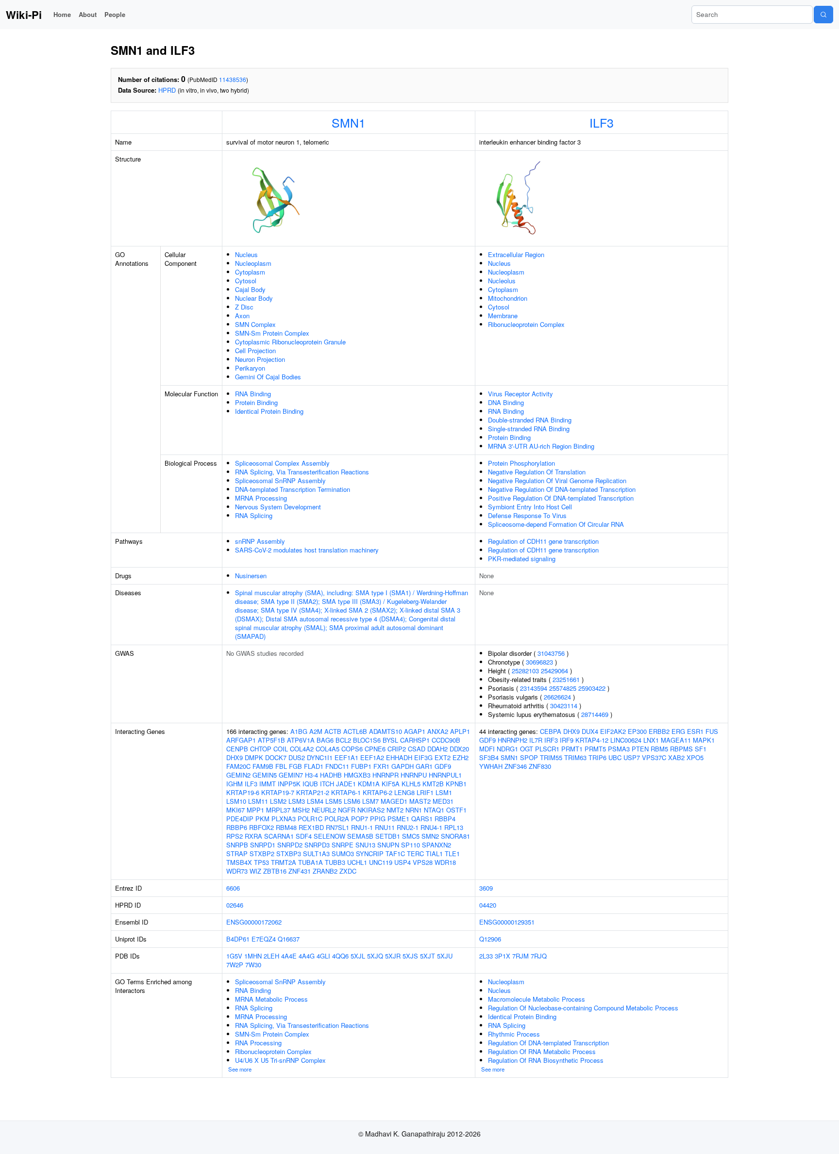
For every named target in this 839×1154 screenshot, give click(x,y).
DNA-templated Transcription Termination (292, 489)
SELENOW (329, 836)
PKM (262, 818)
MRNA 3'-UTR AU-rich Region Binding (541, 446)
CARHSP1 (415, 740)
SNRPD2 (289, 844)
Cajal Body (250, 289)
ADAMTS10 (385, 731)
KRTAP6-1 (346, 792)
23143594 (533, 688)
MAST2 (420, 801)
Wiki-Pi (24, 14)
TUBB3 (335, 862)
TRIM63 (575, 757)
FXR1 (381, 766)
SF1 (700, 748)
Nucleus (246, 254)
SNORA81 (455, 836)
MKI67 (235, 809)
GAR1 (424, 766)
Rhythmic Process (514, 1034)
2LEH (271, 955)
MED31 (443, 801)
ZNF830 (540, 766)
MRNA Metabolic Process (271, 999)
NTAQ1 (434, 809)
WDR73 (237, 871)
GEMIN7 (291, 775)
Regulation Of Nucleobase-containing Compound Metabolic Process (583, 1007)
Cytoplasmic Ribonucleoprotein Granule (290, 341)
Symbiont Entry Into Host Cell (530, 506)
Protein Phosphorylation (521, 463)
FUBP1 (361, 766)
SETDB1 (387, 836)
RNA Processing (258, 1042)
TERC (415, 853)
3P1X (502, 955)
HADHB (331, 775)
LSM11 (258, 801)
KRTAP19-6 (242, 792)
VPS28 (423, 862)
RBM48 (286, 827)
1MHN (253, 955)
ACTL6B (355, 731)
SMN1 (349, 122)
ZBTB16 (274, 871)
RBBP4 (445, 818)
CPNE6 (375, 748)
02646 (234, 905)
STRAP (237, 853)
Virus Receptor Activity (520, 393)
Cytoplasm (250, 271)
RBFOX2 (261, 827)
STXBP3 (288, 853)
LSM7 (370, 801)
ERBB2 (659, 731)
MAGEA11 (676, 740)
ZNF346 (515, 766)
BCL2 (343, 740)
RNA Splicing (253, 515)
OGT (526, 748)
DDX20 (459, 748)
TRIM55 (551, 757)
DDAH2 (437, 748)
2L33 (486, 955)
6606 (233, 888)
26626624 (557, 696)
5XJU (445, 955)
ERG (678, 731)
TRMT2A (283, 862)
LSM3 (296, 801)
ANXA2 (437, 731)
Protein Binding (256, 402)
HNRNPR (385, 775)
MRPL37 (278, 809)
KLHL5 (411, 783)
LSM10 (236, 801)
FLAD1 (313, 766)
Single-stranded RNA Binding (529, 428)
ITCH (327, 783)
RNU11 (385, 827)
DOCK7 (275, 757)
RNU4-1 (431, 827)
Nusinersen (251, 575)
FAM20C (238, 766)
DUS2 (296, 757)
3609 (486, 888)
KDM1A (369, 783)
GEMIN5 (264, 775)
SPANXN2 (436, 844)
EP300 (637, 731)
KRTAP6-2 (377, 792)
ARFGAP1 (241, 740)
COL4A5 (327, 748)
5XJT (427, 955)
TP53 (261, 862)
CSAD (416, 748)
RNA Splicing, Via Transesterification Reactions (302, 471)
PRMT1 (572, 748)
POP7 (359, 818)
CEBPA (550, 731)
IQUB (310, 783)
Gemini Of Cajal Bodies (268, 376)
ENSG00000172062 (254, 921)
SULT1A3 (316, 853)
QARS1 (422, 818)
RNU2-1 (408, 827)
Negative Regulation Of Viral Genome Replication (557, 480)
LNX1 (651, 740)
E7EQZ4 (264, 938)
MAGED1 (394, 801)
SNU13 (365, 844)
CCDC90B (446, 740)
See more (240, 1069)
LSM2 (278, 801)
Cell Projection (255, 350)
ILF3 (601, 122)
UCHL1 (357, 862)
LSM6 (352, 801)
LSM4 (315, 801)
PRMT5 (595, 748)
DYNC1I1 (320, 757)
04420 (487, 905)
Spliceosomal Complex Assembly (282, 463)
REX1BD (311, 827)
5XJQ (375, 955)
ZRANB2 (325, 871)
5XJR (393, 955)
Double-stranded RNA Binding (529, 419)
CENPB (237, 748)
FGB (295, 766)
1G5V (234, 955)
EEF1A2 (372, 757)
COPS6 (352, 748)
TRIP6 (597, 757)
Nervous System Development (278, 506)
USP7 (631, 757)
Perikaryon (250, 368)
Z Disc (244, 306)
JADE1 (346, 783)
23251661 (566, 679)
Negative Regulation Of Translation (537, 471)
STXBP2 (262, 853)
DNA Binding (506, 402)
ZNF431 (299, 871)
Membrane (503, 315)
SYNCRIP (370, 853)
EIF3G (423, 757)
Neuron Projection (260, 359)
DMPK (254, 757)
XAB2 (676, 757)
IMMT (267, 783)
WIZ (255, 871)
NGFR (346, 809)
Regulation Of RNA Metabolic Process (542, 1051)
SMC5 (411, 836)
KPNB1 (456, 783)
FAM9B (262, 766)
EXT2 (443, 757)
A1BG (298, 731)
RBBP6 (236, 827)
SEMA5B (360, 836)
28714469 (594, 714)
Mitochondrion (507, 298)
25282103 (525, 670)
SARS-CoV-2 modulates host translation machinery (307, 549)
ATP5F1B (271, 740)
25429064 (554, 670)
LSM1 (444, 792)
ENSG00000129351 (507, 921)
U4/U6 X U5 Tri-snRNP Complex (280, 1060)
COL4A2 (302, 748)
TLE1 (452, 853)
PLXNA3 (283, 818)
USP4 (402, 862)
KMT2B (433, 783)
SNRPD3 (317, 844)
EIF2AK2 (613, 731)
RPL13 (453, 827)
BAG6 (325, 740)
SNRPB (237, 844)
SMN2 (430, 836)
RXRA (253, 836)
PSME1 (398, 818)
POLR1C (310, 818)
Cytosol (245, 280)
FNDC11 (337, 766)
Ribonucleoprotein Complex (526, 324)
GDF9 (443, 766)
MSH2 (301, 809)
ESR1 (695, 731)
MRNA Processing (261, 498)
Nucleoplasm (253, 263)
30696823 (539, 661)
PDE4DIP (239, 818)
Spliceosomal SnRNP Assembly (280, 480)
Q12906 (490, 938)
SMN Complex (255, 324)
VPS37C (654, 757)
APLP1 (460, 731)
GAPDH (402, 766)
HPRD (167, 90)
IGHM (234, 783)
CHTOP (260, 748)
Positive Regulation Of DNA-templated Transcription (561, 498)
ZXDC (347, 871)
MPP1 (255, 809)
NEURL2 (324, 809)
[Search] (823, 14)
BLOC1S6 (367, 740)
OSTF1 (456, 809)
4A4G (307, 955)
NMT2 (394, 809)
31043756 (551, 653)
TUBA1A (310, 862)
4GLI (323, 955)
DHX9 (234, 757)
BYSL (390, 740)
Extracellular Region (516, 254)
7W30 (253, 964)
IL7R (535, 740)
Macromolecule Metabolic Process (536, 999)
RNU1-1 (362, 827)
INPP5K (289, 783)
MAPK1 (704, 740)
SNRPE (342, 844)
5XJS (410, 955)
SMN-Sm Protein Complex (272, 333)
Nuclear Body (254, 298)
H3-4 (311, 775)
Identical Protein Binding (269, 411)
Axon (242, 315)
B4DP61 (238, 938)
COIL (280, 748)
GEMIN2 (238, 775)
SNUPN (388, 844)
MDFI (487, 748)
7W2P (234, 964)
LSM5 (333, 801)
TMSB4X (239, 862)
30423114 (563, 705)
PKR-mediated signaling (521, 558)
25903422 (591, 688)
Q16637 (289, 938)
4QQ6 (340, 955)
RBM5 (659, 748)
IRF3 (551, 740)
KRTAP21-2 (312, 792)
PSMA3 (619, 748)
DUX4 (590, 731)
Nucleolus (502, 280)
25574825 (562, 688)
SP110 (410, 844)
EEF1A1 (346, 757)
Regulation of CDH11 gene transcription (543, 541)
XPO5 (695, 757)
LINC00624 (625, 740)
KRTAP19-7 (277, 792)
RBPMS (681, 748)
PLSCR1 (547, 748)
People (114, 14)
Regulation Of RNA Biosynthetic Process (546, 1060)
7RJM (520, 955)
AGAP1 (414, 731)
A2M (315, 731)
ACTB (332, 731)
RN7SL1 (337, 827)
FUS (711, 731)
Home (62, 14)
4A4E (289, 955)
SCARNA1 (279, 836)
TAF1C (395, 853)
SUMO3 (343, 853)
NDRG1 (507, 748)
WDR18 (445, 862)
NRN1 (413, 809)
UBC (614, 757)
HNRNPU (414, 775)
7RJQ (539, 955)
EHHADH (399, 757)
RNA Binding (253, 393)
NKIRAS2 (371, 809)
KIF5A (391, 783)
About (88, 14)
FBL (281, 766)
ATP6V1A (301, 740)
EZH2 (461, 757)
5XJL (358, 955)
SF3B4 (489, 757)
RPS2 (234, 836)
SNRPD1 (262, 844)
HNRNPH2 (512, 740)
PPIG (378, 818)
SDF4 (304, 836)
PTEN (640, 748)
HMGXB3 (357, 775)
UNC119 (380, 862)
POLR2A (336, 818)
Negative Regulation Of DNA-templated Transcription (562, 489)
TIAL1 (434, 853)
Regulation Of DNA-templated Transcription (548, 1042)
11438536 (232, 79)
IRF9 (566, 740)
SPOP (529, 757)
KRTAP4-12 (591, 740)
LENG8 (404, 792)
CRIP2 (396, 748)
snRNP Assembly (260, 541)
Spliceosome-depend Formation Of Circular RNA (556, 524)
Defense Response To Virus (527, 515)
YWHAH (491, 766)
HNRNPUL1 (445, 775)
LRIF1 (425, 792)
